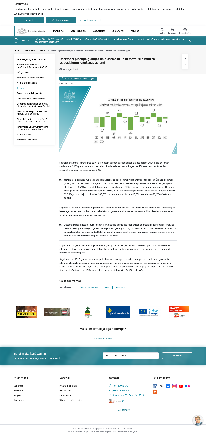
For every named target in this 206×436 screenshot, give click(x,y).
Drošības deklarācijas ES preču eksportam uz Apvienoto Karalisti (33, 105)
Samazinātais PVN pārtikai (30, 93)
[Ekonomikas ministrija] (31, 31)
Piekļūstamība (66, 390)
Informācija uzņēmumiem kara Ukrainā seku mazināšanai (32, 128)
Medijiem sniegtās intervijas (30, 77)
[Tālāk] (185, 312)
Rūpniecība (120, 287)
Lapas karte (65, 395)
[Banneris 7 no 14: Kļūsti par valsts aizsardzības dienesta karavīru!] (57, 312)
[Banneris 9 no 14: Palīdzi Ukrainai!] (118, 312)
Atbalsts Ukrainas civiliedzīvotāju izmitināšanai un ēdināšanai (33, 120)
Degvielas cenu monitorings (31, 98)
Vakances (18, 385)
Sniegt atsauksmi (103, 338)
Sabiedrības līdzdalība (28, 139)
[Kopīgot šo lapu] (185, 65)
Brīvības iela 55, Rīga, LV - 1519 (128, 395)
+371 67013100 (120, 385)
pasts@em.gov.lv (120, 390)
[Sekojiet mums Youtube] (181, 386)
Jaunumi (21, 88)
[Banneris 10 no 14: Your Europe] (148, 312)
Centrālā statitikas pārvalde (87, 287)
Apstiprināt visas (60, 20)
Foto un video (24, 134)
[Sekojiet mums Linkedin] (155, 386)
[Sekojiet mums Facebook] (168, 386)
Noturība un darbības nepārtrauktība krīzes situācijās (32, 65)
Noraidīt (29, 20)
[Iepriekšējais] (20, 312)
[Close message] (189, 41)
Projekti (17, 395)
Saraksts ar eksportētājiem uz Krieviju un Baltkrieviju (32, 112)
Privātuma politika (68, 385)
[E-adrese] (115, 400)
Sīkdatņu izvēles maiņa (70, 400)
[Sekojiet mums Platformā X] (161, 386)
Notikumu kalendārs (27, 82)
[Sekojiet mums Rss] (155, 392)
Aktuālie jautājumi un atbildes (31, 59)
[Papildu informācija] (123, 401)
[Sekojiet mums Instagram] (174, 386)
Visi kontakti (124, 409)
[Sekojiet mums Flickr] (187, 386)
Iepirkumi (18, 390)
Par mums (19, 400)
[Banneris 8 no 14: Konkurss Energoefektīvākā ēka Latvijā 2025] (87, 312)
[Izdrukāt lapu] (185, 58)
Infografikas (23, 72)
